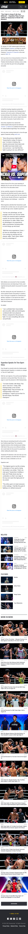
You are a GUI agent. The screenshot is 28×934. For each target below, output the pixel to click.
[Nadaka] (7, 580)
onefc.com (17, 134)
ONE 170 (8, 54)
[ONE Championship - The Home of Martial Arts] (4, 7)
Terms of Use (22, 926)
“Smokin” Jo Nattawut (6, 126)
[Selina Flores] (7, 588)
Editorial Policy (14, 926)
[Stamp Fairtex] (7, 597)
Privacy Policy (6, 926)
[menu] (25, 6)
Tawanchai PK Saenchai (12, 52)
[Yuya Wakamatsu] (7, 605)
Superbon (12, 48)
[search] (20, 6)
